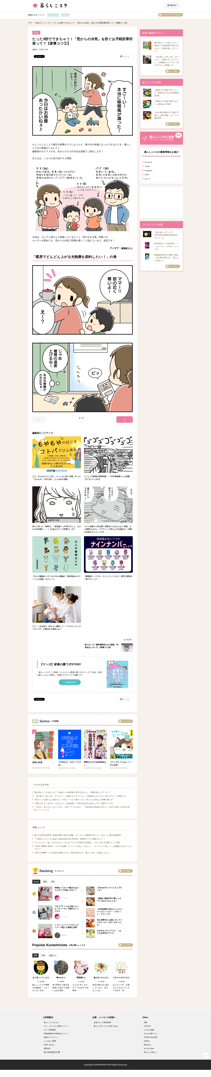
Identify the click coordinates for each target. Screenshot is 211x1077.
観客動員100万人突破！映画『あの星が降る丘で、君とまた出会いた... (166, 258)
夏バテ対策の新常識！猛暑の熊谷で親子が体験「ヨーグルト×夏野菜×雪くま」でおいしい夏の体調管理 (77, 835)
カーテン (65, 15)
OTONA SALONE (150, 1037)
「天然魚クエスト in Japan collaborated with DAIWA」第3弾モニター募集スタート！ (69, 839)
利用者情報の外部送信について (56, 1034)
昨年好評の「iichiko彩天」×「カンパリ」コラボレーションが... (166, 246)
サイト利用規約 (50, 1030)
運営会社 (47, 1048)
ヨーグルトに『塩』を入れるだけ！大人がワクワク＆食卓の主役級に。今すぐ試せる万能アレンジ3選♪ (77, 842)
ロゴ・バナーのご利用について (56, 1026)
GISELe (147, 1041)
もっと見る (126, 721)
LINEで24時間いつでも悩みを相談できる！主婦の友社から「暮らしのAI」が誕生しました (72, 853)
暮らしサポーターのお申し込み (106, 1026)
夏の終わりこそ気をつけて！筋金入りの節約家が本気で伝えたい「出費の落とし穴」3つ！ (72, 792)
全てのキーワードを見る (171, 15)
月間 (52, 882)
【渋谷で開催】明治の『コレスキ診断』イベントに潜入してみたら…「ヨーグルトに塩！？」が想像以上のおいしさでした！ (82, 847)
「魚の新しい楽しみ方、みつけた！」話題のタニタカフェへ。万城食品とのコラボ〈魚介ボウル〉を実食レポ (80, 796)
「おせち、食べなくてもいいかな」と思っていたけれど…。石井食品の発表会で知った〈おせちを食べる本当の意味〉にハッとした (82, 808)
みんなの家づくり (151, 1034)
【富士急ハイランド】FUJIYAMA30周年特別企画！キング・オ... (166, 235)
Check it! (147, 1026)
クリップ (125, 57)
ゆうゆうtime (149, 1048)
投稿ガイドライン (51, 1037)
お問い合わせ (49, 1045)
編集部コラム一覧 (43, 23)
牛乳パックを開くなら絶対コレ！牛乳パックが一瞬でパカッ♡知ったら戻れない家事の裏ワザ (73, 800)
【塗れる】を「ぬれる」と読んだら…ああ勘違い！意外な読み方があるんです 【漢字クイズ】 (73, 803)
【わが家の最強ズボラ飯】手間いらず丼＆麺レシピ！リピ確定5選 (166, 115)
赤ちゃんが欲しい (151, 1052)
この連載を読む (69, 682)
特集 (145, 1022)
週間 (45, 882)
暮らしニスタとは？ (51, 1022)
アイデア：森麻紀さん (121, 248)
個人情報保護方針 (51, 1052)
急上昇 (36, 882)
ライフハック (53, 15)
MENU (173, 5)
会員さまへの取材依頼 (102, 1022)
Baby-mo (147, 1045)
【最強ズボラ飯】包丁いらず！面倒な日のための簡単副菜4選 (166, 93)
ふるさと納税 (149, 1030)
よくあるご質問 (50, 1041)
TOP (30, 23)
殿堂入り (52, 955)
